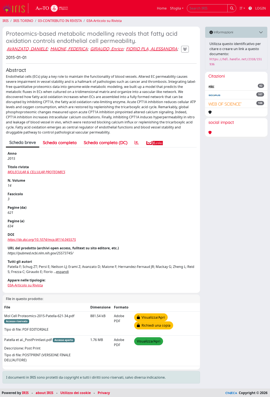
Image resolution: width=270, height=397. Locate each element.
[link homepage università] (52, 8)
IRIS (6, 20)
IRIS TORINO (23, 20)
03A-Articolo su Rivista (104, 20)
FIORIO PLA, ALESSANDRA (151, 48)
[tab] (136, 142)
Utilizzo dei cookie (75, 392)
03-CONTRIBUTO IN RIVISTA (60, 20)
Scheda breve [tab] (22, 142)
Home (162, 8)
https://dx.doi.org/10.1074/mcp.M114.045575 (42, 239)
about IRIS (44, 392)
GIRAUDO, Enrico (106, 48)
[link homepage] (15, 8)
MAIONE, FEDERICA (69, 48)
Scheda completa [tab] (60, 142)
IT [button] (241, 8)
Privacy (104, 392)
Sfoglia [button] (175, 8)
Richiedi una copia (155, 325)
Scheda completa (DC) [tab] (105, 142)
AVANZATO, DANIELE (27, 48)
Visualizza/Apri (152, 317)
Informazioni (223, 32)
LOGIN (260, 8)
